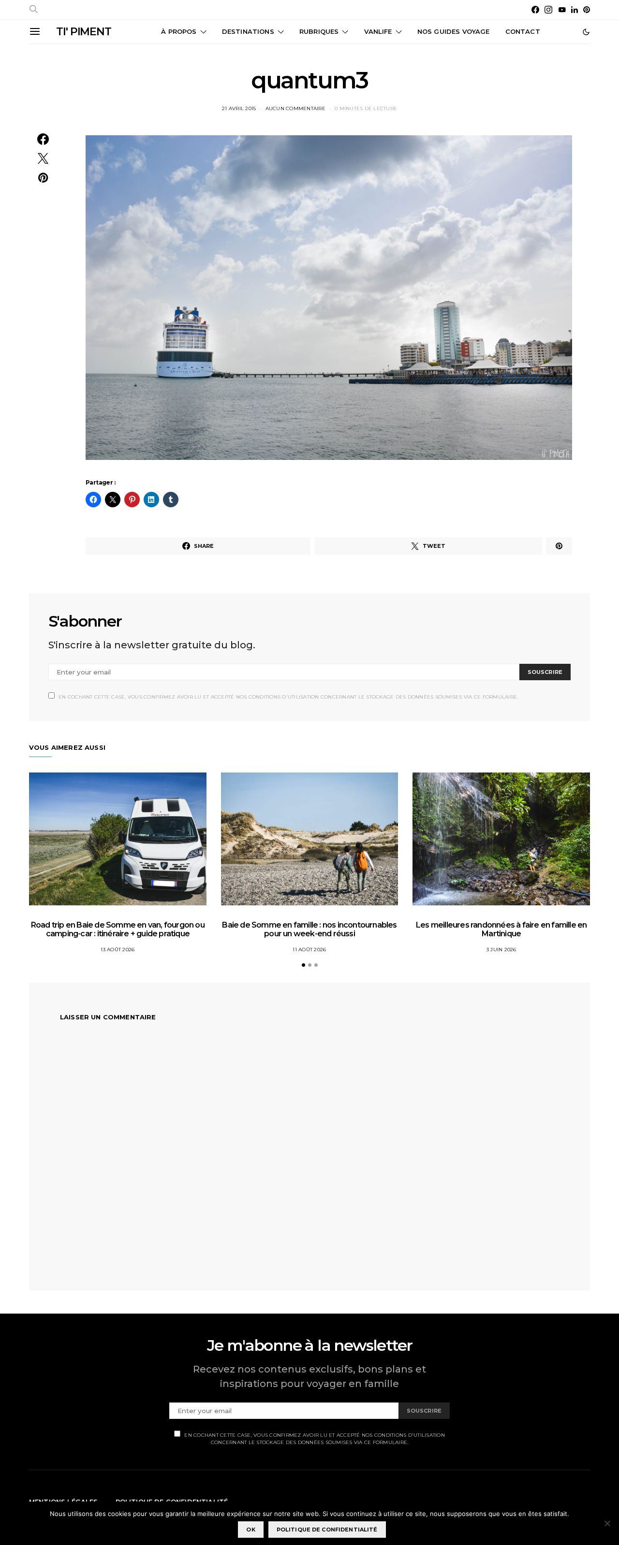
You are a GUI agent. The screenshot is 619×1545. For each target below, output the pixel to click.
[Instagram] (548, 10)
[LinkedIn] (574, 10)
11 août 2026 (309, 949)
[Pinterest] (586, 10)
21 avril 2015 (239, 108)
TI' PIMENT (83, 31)
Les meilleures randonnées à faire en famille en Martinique (501, 929)
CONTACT (522, 31)
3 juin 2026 (501, 949)
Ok (250, 1529)
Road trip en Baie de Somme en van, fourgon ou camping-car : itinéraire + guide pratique (118, 929)
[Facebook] (535, 10)
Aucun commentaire (295, 108)
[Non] (607, 1523)
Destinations (248, 31)
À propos (178, 31)
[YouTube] (562, 10)
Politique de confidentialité (327, 1529)
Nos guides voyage (453, 31)
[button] (586, 32)
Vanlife (378, 31)
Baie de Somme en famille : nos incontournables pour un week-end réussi (309, 929)
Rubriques (319, 31)
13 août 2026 (117, 949)
